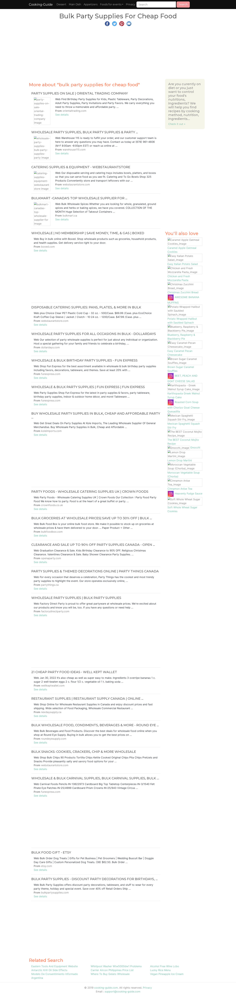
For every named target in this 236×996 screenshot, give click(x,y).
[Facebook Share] (107, 23)
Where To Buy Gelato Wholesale (110, 974)
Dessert (61, 4)
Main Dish (75, 4)
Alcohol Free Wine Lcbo (164, 966)
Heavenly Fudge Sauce (188, 493)
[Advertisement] (118, 51)
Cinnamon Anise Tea (179, 488)
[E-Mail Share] (129, 23)
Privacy (130, 4)
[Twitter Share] (114, 23)
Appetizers (90, 4)
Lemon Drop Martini (179, 460)
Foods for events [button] (110, 4)
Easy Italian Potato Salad (182, 264)
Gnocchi (195, 447)
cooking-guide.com (106, 987)
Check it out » (176, 124)
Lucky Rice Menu (160, 970)
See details (62, 114)
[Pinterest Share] (121, 23)
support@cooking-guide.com (122, 991)
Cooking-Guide (41, 4)
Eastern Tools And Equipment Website (54, 966)
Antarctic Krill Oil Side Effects (49, 970)
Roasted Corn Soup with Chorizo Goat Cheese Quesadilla (183, 406)
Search (183, 4)
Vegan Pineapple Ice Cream (167, 974)
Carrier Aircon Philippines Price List (112, 970)
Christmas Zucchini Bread (182, 292)
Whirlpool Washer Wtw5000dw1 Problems (116, 966)
